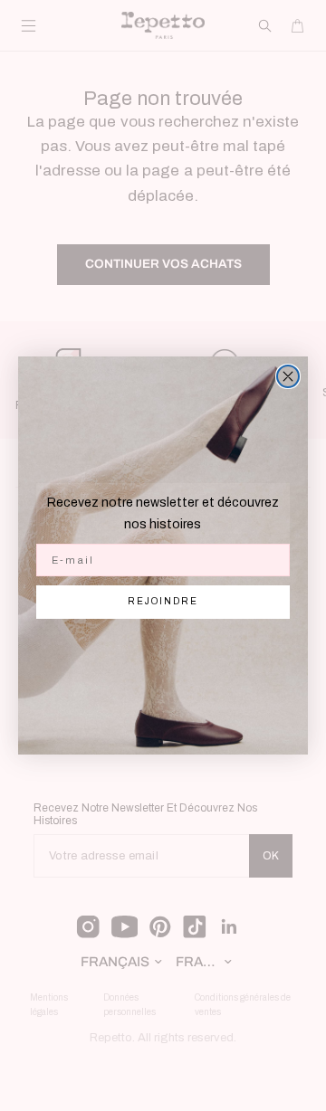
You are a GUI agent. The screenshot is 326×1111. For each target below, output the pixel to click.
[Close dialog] (288, 376)
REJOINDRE (163, 601)
